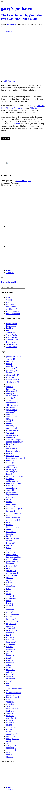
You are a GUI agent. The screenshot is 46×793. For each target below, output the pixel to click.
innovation (11, 504)
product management (15, 442)
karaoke (10, 640)
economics (11, 368)
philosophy (11, 467)
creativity (10, 384)
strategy (10, 596)
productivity (11, 492)
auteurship (11, 750)
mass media (11, 630)
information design (14, 483)
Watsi (8, 297)
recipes (9, 612)
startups (9, 31)
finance (10, 460)
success (10, 729)
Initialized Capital (23, 180)
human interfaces (13, 518)
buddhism (11, 633)
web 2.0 (10, 485)
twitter (9, 414)
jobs (8, 635)
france (9, 603)
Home (8, 270)
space (9, 755)
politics (9, 387)
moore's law (11, 734)
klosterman (11, 679)
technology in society (15, 458)
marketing (11, 469)
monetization (12, 709)
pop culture (11, 410)
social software (13, 403)
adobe (9, 550)
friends (9, 525)
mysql (9, 580)
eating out (11, 695)
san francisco (12, 416)
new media (11, 531)
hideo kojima (12, 554)
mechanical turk (13, 538)
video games (12, 405)
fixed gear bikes (13, 451)
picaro (9, 577)
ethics (9, 681)
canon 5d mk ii (13, 520)
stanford (10, 490)
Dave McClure (7, 108)
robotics (10, 663)
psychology (12, 370)
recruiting (10, 564)
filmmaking (11, 391)
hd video (10, 511)
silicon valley (12, 628)
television (10, 704)
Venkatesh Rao (12, 340)
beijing (9, 534)
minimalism (11, 488)
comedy (10, 400)
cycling (10, 584)
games (9, 419)
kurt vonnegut (12, 697)
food (9, 363)
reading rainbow (13, 559)
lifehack (10, 444)
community (11, 449)
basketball (11, 748)
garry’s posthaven (16, 8)
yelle (9, 522)
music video (11, 428)
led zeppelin (11, 566)
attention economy (14, 513)
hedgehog (11, 499)
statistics (10, 660)
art (8, 446)
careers (9, 646)
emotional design (13, 439)
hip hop (10, 393)
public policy (12, 481)
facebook (10, 389)
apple (9, 366)
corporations (12, 644)
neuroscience (12, 396)
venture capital (12, 456)
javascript (10, 543)
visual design (12, 382)
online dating (12, 713)
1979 (9, 706)
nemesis (10, 722)
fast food (10, 670)
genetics (10, 674)
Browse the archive (9, 282)
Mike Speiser (35, 108)
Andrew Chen (19, 108)
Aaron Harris (11, 346)
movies (10, 373)
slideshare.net (9, 81)
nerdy (9, 502)
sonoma (10, 656)
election (10, 479)
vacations (10, 610)
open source (11, 651)
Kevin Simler (11, 337)
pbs (8, 653)
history (9, 690)
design (9, 605)
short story (11, 718)
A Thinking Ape (12, 309)
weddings (10, 465)
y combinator (12, 377)
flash (9, 683)
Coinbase (10, 302)
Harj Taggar (11, 326)
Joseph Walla (11, 335)
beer (8, 594)
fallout (9, 589)
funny (9, 474)
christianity (11, 649)
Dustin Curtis (11, 330)
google (9, 421)
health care (11, 619)
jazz (8, 548)
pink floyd (11, 571)
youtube (10, 702)
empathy (10, 497)
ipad (8, 536)
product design (13, 357)
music (9, 361)
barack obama (12, 527)
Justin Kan (10, 333)
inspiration (11, 623)
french (9, 658)
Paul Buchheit (12, 328)
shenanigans (12, 598)
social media (12, 430)
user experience (13, 380)
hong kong (11, 642)
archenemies (12, 727)
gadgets (10, 433)
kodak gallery (12, 739)
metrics (9, 541)
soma (9, 686)
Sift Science (11, 307)
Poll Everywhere (13, 314)
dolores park (12, 665)
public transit (12, 561)
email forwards (13, 575)
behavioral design (14, 508)
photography (12, 375)
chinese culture (13, 621)
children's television (15, 614)
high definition (12, 495)
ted (8, 752)
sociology (10, 426)
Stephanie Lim (12, 344)
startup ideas (12, 745)
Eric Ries (40, 106)
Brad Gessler (11, 342)
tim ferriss (11, 711)
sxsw (9, 453)
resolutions (11, 736)
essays (9, 591)
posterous (10, 412)
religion (10, 582)
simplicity (10, 607)
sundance (10, 637)
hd (8, 515)
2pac (9, 743)
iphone (9, 423)
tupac (9, 545)
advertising (11, 552)
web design (11, 472)
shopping (10, 506)
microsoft (10, 407)
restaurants (11, 587)
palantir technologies (15, 476)
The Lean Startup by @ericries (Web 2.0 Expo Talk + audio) (21, 17)
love (8, 600)
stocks (9, 732)
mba (8, 741)
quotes (9, 676)
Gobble (9, 300)
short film (10, 398)
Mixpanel (16, 124)
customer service (13, 693)
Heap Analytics (12, 311)
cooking (10, 462)
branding (10, 437)
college (9, 725)
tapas (9, 699)
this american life (13, 557)
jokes (9, 568)
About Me (10, 272)
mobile (9, 529)
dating (9, 626)
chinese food (12, 573)
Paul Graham (11, 323)
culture (9, 617)
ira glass (10, 716)
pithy (9, 672)
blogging (10, 757)
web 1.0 (10, 720)
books (9, 667)
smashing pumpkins (15, 688)
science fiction (12, 435)
